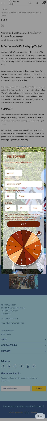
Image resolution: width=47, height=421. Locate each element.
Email (7, 179)
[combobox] (10, 196)
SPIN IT (23, 224)
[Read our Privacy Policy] (40, 218)
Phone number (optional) (15, 191)
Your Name (9, 168)
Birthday (8, 203)
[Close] (43, 150)
